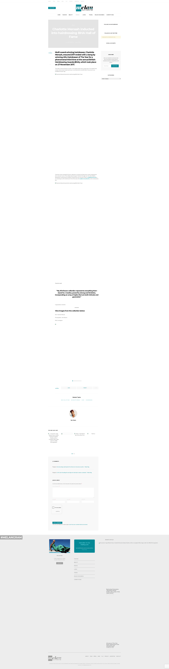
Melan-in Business (99, 14)
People (77, 14)
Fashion (65, 14)
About (49, 1)
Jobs (62, 1)
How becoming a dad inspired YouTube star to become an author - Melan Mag (73, 466)
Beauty (71, 14)
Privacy (71, 1)
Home (59, 14)
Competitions (110, 14)
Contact (82, 1)
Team (54, 1)
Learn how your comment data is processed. (78, 524)
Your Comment (55, 486)
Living (84, 14)
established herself (91, 177)
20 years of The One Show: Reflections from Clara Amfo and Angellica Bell (112, 645)
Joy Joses (73, 420)
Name (53, 499)
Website (83, 499)
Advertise (77, 1)
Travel (91, 14)
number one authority (85, 178)
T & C (66, 1)
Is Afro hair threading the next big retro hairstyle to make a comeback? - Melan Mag (74, 472)
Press (58, 1)
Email (68, 499)
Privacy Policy (84, 549)
